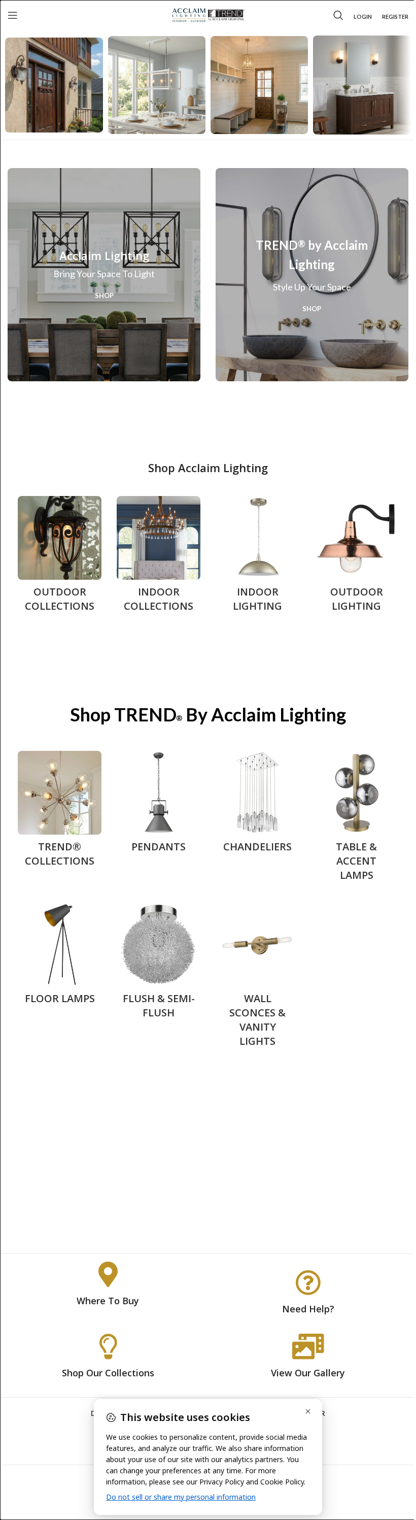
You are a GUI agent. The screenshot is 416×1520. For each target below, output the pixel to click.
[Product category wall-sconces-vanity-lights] (257, 978)
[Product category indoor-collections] (158, 557)
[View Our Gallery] (308, 1346)
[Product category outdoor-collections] (59, 557)
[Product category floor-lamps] (59, 957)
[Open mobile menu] (13, 15)
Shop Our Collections (108, 1373)
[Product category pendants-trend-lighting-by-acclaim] (158, 805)
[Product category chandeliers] (257, 805)
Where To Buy (108, 1301)
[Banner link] (104, 274)
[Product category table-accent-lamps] (356, 819)
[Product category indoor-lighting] (257, 557)
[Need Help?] (308, 1282)
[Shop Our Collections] (108, 1346)
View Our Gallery (308, 1373)
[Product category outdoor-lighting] (356, 557)
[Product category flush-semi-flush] (158, 964)
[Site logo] (208, 14)
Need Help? (308, 1309)
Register (395, 16)
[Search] (338, 15)
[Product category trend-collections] (59, 812)
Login (363, 16)
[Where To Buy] (108, 1274)
